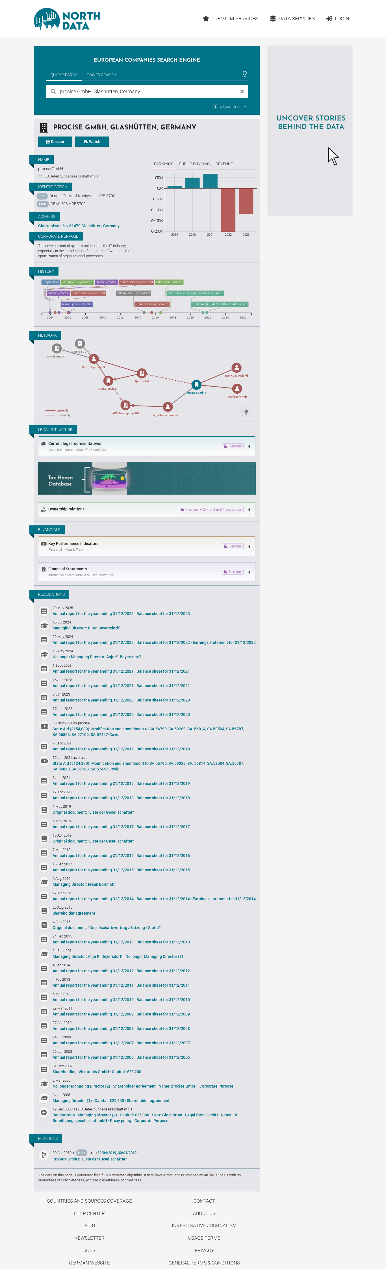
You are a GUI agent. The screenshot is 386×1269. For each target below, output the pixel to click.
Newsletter (89, 1238)
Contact (204, 1201)
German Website (89, 1263)
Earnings (163, 164)
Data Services (297, 18)
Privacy (204, 1250)
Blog (89, 1225)
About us (204, 1213)
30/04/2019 (127, 1153)
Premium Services (234, 18)
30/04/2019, (107, 1153)
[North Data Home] (67, 19)
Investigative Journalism (204, 1225)
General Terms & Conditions (204, 1263)
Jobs (89, 1250)
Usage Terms (204, 1238)
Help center (89, 1213)
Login (342, 18)
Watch (94, 141)
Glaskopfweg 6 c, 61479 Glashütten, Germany (79, 226)
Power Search (101, 75)
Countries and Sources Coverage (89, 1201)
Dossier (57, 141)
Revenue (224, 164)
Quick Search (64, 75)
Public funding (194, 164)
